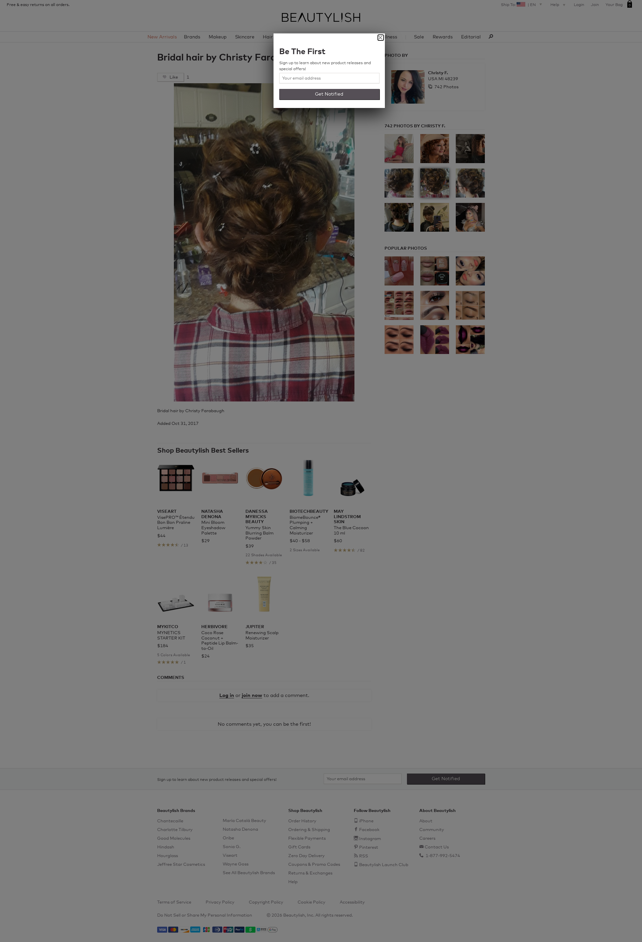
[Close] (380, 37)
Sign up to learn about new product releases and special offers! (325, 66)
